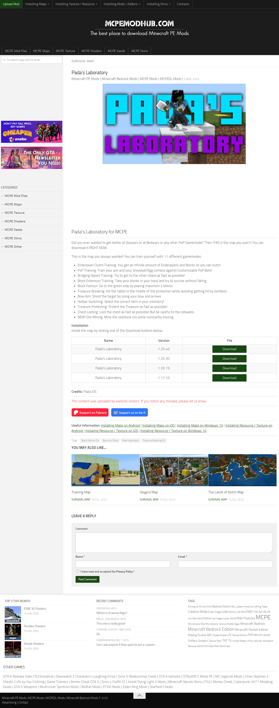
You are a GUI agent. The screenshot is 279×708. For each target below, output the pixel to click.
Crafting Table (260, 606)
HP (268, 611)
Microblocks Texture (216, 624)
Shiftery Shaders (198, 641)
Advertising (9, 702)
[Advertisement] (174, 197)
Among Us (193, 606)
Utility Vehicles (254, 640)
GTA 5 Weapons (25, 687)
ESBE (225, 611)
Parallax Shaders (35, 626)
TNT (225, 641)
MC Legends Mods (228, 676)
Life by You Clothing (30, 682)
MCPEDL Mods (55, 698)
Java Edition (204, 618)
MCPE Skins (139, 51)
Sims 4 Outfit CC (113, 682)
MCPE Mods (36, 698)
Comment (82, 528)
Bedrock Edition (221, 606)
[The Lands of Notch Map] (242, 470)
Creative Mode (198, 612)
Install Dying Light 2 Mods (147, 682)
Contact (23, 702)
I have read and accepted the (107, 571)
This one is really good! (110, 623)
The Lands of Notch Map (226, 492)
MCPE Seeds (116, 51)
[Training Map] (105, 470)
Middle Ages (233, 623)
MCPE (263, 617)
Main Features (246, 618)
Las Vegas (217, 618)
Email (182, 556)
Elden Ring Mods (135, 687)
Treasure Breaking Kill (154, 440)
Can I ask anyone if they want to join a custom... (126, 645)
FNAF (249, 612)
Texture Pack (215, 640)
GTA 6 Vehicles (170, 676)
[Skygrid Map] (174, 470)
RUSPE (266, 635)
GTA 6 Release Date (17, 676)
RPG (256, 635)
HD (264, 612)
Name (80, 556)
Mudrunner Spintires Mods (59, 687)
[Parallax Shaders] (13, 632)
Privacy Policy (124, 571)
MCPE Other (13, 247)
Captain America (244, 606)
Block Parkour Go (90, 440)
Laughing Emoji (104, 676)
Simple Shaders (34, 644)
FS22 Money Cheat (218, 682)
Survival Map (82, 61)
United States (239, 640)
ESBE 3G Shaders (35, 608)
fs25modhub (44, 676)
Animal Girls (205, 606)
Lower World (229, 618)
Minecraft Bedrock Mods (82, 698)
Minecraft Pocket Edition (251, 629)
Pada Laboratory (130, 440)
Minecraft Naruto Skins (185, 682)
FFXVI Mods (111, 687)
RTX (261, 635)
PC (230, 635)
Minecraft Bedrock (252, 624)
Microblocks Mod (196, 624)
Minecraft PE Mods (14, 698)
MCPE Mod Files (16, 51)
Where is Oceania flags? (111, 613)
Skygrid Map (149, 492)
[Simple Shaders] (13, 649)
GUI (260, 611)
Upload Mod (11, 4)
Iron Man (192, 618)
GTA (256, 611)
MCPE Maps (41, 51)
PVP (250, 635)
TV (230, 641)
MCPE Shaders (91, 51)
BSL (233, 606)
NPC (209, 635)
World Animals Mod (208, 646)
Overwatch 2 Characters (73, 676)
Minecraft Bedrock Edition (211, 629)
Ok (98, 634)
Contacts (183, 4)
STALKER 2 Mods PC (198, 676)
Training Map (80, 492)
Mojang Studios (197, 635)
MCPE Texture (65, 51)
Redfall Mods (90, 687)
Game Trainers (57, 682)
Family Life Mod (237, 611)
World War (225, 646)
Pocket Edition (239, 635)
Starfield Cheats (161, 687)
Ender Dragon (215, 611)
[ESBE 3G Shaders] (13, 614)
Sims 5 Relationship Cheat (137, 676)
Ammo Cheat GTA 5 (85, 682)
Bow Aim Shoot (110, 440)
